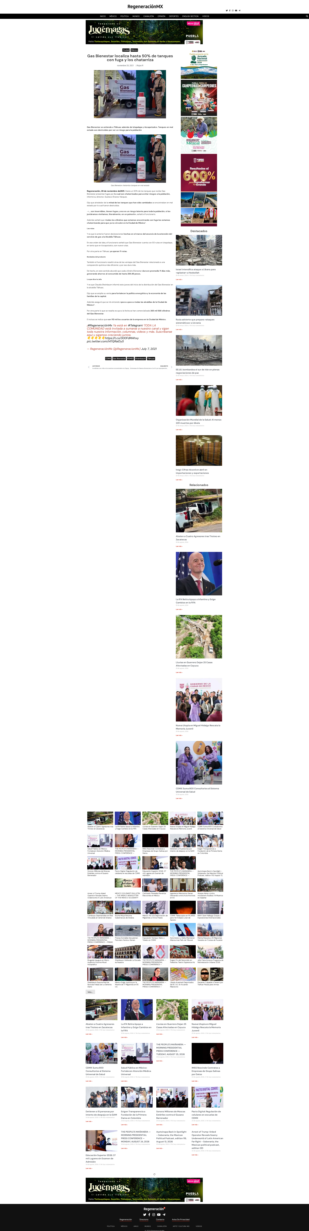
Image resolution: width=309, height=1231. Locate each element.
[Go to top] (304, 1226)
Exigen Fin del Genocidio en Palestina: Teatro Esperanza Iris (182, 961)
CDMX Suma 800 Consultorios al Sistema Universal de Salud (210, 828)
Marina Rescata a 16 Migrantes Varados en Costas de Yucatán (210, 939)
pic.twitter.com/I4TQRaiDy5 (105, 341)
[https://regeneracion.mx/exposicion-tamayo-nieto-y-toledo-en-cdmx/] (154, 932)
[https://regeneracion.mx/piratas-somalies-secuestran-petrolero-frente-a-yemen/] (127, 932)
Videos (205, 16)
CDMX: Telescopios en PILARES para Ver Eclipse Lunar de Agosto (182, 918)
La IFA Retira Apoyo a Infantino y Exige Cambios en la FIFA (127, 828)
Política (124, 16)
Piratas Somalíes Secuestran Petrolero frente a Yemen (126, 939)
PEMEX (130, 358)
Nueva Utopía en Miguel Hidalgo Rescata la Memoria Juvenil (183, 828)
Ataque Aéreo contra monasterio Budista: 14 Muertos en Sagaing (210, 895)
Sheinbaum (140, 358)
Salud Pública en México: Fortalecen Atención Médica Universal (99, 851)
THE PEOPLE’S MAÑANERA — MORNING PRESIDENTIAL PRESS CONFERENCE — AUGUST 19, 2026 (154, 984)
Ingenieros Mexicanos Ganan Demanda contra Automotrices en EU (182, 895)
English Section (190, 16)
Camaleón (148, 16)
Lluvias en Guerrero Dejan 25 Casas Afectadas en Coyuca (154, 828)
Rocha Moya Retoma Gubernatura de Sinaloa (124, 917)
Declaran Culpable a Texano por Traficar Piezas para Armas (210, 983)
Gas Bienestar (119, 358)
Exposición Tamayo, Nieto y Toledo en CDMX (154, 939)
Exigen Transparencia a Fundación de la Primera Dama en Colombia (210, 851)
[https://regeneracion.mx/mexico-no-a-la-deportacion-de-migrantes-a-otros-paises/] (154, 910)
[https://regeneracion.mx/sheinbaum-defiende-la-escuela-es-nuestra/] (127, 954)
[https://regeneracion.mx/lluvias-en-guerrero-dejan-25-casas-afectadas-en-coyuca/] (154, 820)
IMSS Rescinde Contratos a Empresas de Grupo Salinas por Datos (155, 851)
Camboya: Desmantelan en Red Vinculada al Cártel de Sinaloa (100, 917)
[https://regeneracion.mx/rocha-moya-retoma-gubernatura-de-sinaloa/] (127, 910)
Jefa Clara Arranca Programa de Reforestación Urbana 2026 (210, 961)
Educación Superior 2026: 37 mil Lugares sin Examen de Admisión (154, 873)
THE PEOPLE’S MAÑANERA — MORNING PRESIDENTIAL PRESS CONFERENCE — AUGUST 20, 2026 (154, 962)
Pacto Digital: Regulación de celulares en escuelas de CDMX (127, 872)
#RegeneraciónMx (100, 325)
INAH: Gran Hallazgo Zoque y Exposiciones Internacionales (209, 917)
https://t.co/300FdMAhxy (122, 338)
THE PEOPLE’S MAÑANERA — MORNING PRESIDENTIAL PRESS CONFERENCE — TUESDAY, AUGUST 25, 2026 (127, 851)
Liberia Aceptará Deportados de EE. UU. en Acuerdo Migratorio (181, 984)
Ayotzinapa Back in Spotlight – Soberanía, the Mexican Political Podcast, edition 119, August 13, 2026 (210, 873)
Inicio (103, 16)
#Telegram (135, 325)
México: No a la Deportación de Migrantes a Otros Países (155, 917)
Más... (90, 992)
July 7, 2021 (149, 349)
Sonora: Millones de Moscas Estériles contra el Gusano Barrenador (99, 873)
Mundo (136, 16)
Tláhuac (151, 358)
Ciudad (126, 50)
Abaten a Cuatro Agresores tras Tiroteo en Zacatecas (100, 828)
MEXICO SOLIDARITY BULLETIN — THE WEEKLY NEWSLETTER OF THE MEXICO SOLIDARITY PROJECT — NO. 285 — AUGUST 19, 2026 (127, 895)
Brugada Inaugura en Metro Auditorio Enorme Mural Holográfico (98, 962)
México (113, 16)
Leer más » (179, 279)
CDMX (108, 358)
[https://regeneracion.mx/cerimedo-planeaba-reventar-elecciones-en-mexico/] (154, 887)
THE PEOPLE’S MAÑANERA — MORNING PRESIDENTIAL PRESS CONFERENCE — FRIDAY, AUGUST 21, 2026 (100, 940)
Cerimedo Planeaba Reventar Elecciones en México (154, 894)
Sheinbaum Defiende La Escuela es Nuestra (127, 961)
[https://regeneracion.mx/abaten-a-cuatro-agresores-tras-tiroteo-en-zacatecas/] (99, 820)
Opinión (161, 16)
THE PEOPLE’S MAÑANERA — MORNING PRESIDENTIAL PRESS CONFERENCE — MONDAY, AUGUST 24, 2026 (182, 873)
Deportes (174, 16)
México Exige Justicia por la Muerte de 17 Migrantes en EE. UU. (127, 984)
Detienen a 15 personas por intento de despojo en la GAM (182, 850)
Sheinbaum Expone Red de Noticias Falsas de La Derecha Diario (100, 984)
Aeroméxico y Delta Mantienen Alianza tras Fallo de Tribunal (182, 939)
